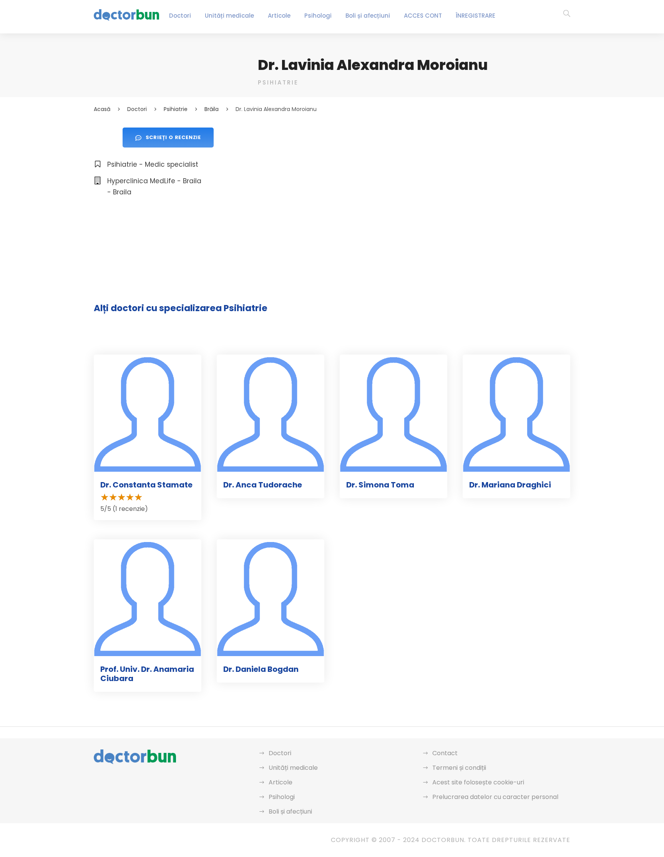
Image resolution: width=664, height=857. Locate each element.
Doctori (180, 16)
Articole (279, 16)
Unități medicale (229, 16)
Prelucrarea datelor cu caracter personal (495, 796)
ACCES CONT (423, 16)
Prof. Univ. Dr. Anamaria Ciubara (147, 674)
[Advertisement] (414, 181)
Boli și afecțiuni (367, 16)
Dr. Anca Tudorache (262, 484)
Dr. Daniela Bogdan (261, 669)
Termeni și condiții (459, 767)
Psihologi (318, 16)
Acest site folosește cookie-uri (478, 782)
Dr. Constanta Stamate (146, 484)
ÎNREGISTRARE (475, 16)
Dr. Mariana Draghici (510, 484)
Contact (445, 753)
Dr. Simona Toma (380, 484)
